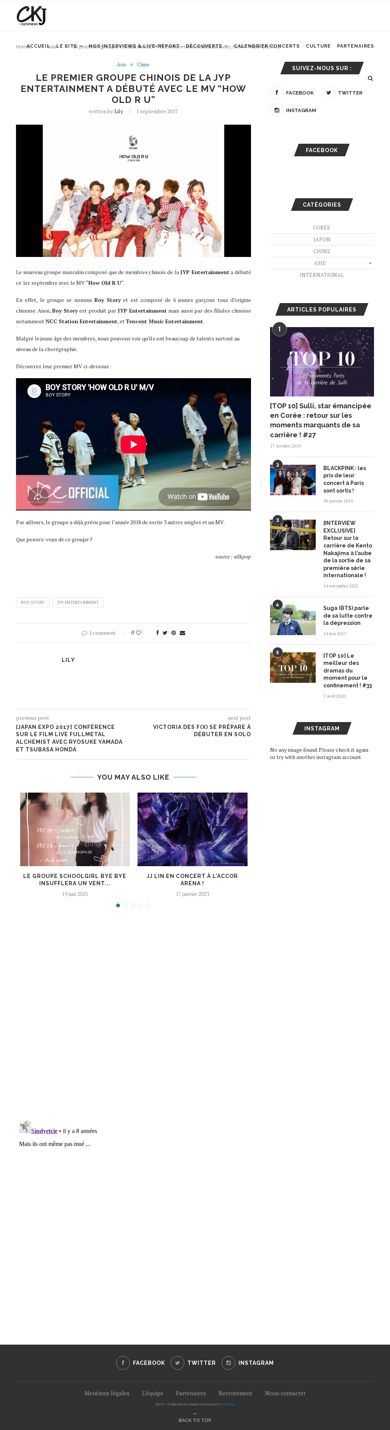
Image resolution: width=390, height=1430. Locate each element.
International (322, 274)
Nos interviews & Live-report (134, 46)
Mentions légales (107, 1393)
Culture (318, 46)
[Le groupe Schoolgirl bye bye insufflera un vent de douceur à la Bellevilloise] (75, 829)
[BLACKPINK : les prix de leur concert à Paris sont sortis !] (293, 480)
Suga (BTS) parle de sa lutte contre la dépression (347, 615)
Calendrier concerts (267, 46)
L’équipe (152, 1393)
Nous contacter (285, 1393)
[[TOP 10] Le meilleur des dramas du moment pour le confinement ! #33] (293, 667)
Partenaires (355, 46)
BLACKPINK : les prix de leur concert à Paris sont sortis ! (344, 479)
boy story (33, 602)
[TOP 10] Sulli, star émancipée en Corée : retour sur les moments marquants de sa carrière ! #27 (320, 420)
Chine (143, 65)
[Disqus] (133, 1016)
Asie (121, 65)
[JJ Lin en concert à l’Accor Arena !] (192, 829)
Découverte (204, 46)
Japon (322, 239)
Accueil (38, 46)
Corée (322, 227)
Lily (118, 111)
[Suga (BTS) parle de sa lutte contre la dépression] (293, 620)
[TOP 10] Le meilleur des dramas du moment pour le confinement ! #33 (347, 671)
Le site (66, 46)
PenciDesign (228, 1404)
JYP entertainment (78, 602)
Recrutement (236, 1393)
